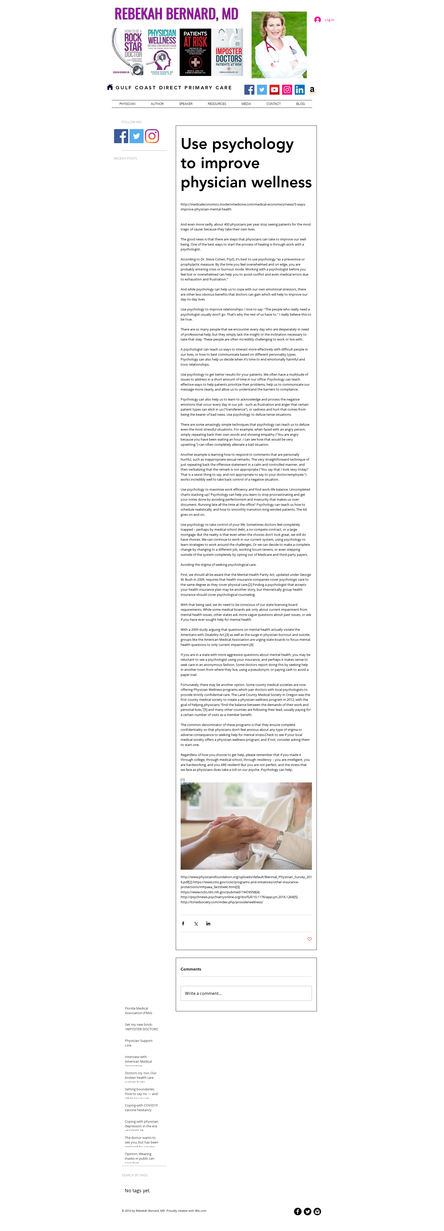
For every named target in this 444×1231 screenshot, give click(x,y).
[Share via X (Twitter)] (195, 923)
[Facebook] (121, 136)
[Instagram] (287, 90)
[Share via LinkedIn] (208, 923)
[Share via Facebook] (183, 923)
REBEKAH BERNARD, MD (176, 12)
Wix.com (200, 1211)
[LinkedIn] (300, 90)
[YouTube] (275, 90)
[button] (127, 104)
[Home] (110, 87)
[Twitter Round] (307, 1211)
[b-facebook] (298, 1211)
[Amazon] (312, 90)
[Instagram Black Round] (317, 1211)
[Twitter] (262, 90)
